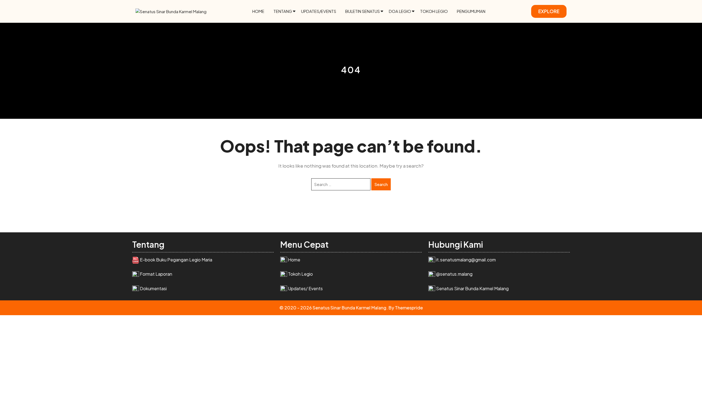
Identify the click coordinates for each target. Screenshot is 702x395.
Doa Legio (400, 11)
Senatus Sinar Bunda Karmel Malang (472, 288)
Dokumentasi (153, 288)
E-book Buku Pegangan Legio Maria (176, 260)
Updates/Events (318, 11)
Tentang (282, 11)
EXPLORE (548, 11)
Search (381, 184)
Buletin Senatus (362, 11)
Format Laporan (156, 274)
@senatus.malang (454, 274)
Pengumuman (471, 11)
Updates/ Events (305, 288)
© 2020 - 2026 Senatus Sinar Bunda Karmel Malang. (333, 308)
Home (258, 11)
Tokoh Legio (434, 11)
